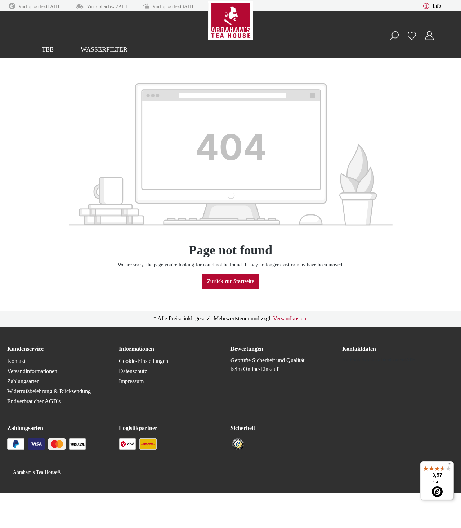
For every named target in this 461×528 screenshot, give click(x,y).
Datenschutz (133, 371)
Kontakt (16, 361)
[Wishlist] (412, 35)
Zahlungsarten (23, 381)
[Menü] (449, 465)
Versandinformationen (32, 371)
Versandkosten (289, 318)
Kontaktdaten (359, 349)
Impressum (131, 381)
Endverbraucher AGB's (34, 401)
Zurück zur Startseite (230, 281)
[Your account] (429, 36)
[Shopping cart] (442, 32)
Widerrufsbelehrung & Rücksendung (49, 391)
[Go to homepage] (230, 28)
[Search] (394, 36)
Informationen (136, 349)
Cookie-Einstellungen (143, 361)
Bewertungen (246, 349)
